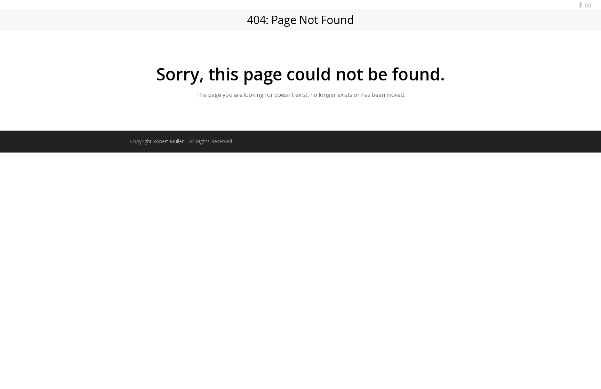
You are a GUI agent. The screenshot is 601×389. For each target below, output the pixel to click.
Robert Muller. (169, 141)
